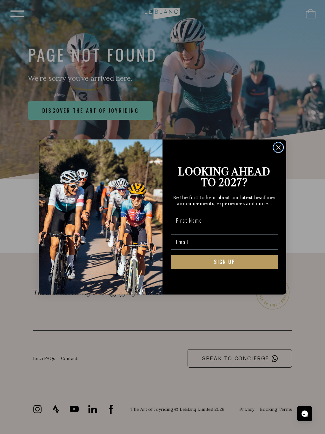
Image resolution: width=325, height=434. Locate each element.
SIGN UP (224, 262)
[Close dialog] (278, 147)
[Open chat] (304, 413)
